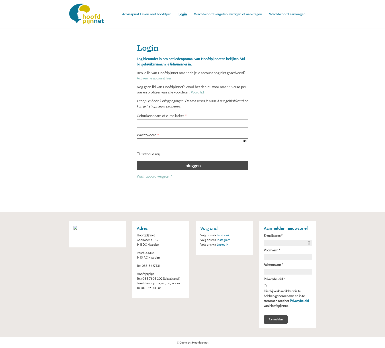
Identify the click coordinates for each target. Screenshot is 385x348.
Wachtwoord (148, 135)
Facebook (223, 235)
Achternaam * (273, 264)
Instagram (223, 240)
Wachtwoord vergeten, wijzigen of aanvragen (228, 14)
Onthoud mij (150, 154)
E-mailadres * (273, 235)
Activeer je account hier (154, 78)
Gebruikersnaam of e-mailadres (162, 115)
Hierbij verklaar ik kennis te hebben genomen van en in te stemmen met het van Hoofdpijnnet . (286, 298)
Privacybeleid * (274, 279)
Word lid (197, 92)
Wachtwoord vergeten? (154, 176)
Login (182, 14)
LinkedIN (223, 244)
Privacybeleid (299, 301)
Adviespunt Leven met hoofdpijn (146, 14)
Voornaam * (272, 250)
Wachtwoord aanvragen (287, 14)
